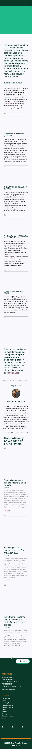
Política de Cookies (7, 705)
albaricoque (9, 103)
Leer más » (7, 510)
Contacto (4, 718)
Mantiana (4, 711)
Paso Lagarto (17, 297)
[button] (30, 2)
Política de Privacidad (8, 707)
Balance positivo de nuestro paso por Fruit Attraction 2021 (14, 550)
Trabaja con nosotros (7, 716)
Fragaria (11, 257)
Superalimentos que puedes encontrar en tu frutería (15, 483)
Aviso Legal (5, 703)
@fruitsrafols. (13, 373)
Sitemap (4, 700)
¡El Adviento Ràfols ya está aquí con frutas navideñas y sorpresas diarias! (14, 621)
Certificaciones (6, 698)
